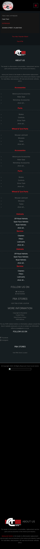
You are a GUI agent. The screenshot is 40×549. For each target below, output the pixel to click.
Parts (20, 108)
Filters (21, 239)
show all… (21, 103)
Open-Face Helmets (21, 222)
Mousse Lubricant (21, 135)
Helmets (20, 214)
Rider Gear (21, 97)
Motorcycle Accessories (21, 94)
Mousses (21, 138)
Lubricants (21, 242)
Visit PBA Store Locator (20, 352)
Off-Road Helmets (21, 219)
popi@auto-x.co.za (23, 328)
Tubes (21, 141)
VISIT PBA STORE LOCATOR (20, 303)
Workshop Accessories (21, 100)
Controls (21, 117)
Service (20, 231)
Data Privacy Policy (20, 317)
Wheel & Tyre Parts (20, 129)
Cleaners (21, 236)
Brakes (21, 114)
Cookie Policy (20, 315)
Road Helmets (21, 225)
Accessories (20, 87)
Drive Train (21, 120)
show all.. (21, 228)
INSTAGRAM (21, 294)
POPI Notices (20, 319)
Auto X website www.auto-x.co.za (12, 326)
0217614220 (6, 23)
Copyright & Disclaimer (20, 313)
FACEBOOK (20, 291)
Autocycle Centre (7, 74)
